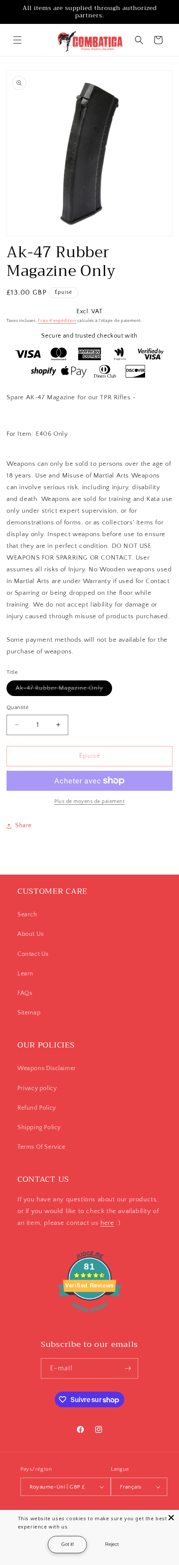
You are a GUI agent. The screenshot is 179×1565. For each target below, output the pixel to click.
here (107, 1223)
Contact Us (33, 954)
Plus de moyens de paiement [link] (89, 801)
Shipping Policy (39, 1127)
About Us (30, 934)
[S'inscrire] (128, 1368)
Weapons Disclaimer (46, 1068)
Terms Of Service (41, 1147)
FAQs (24, 993)
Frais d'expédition (57, 320)
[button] (17, 40)
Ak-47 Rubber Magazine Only (64, 690)
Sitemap (28, 1012)
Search (27, 914)
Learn (25, 973)
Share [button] (23, 825)
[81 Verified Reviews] (89, 1316)
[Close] (171, 1517)
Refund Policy (36, 1107)
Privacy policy (36, 1088)
